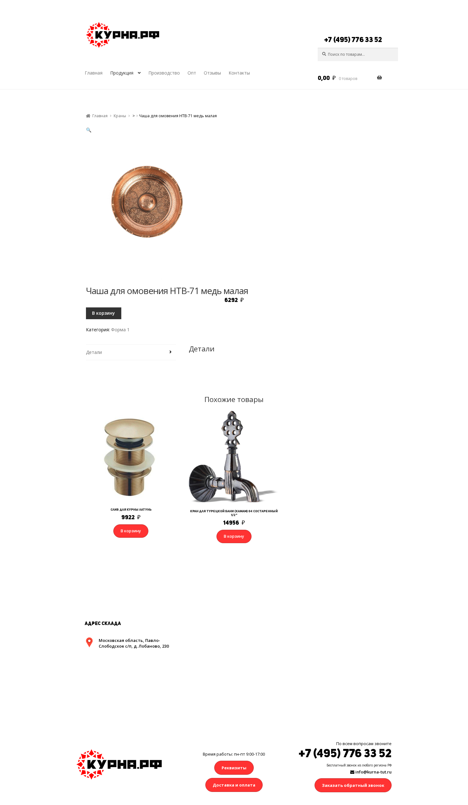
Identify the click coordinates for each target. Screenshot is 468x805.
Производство (164, 73)
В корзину (103, 313)
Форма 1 (120, 330)
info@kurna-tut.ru (373, 772)
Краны (120, 116)
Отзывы (212, 73)
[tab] (131, 352)
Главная (94, 73)
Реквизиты (234, 768)
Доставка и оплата (234, 785)
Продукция (121, 73)
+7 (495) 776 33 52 (353, 39)
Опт (192, 73)
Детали (94, 352)
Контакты (239, 73)
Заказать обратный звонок (353, 785)
